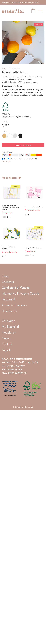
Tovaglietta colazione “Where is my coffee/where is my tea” (11, 207)
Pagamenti (8, 299)
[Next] (39, 42)
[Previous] (6, 42)
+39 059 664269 (15, 366)
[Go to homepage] (13, 11)
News (5, 338)
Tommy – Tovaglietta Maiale (34, 207)
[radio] (4, 136)
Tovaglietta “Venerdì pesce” (34, 248)
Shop (5, 276)
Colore (4, 131)
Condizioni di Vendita (16, 287)
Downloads (9, 311)
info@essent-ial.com (12, 369)
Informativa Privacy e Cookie (20, 293)
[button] (41, 11)
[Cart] (33, 11)
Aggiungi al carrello (23, 145)
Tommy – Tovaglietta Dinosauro (9, 248)
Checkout (8, 282)
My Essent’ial (10, 326)
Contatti (7, 344)
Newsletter (9, 332)
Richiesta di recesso (14, 305)
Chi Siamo (8, 321)
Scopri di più (6, 161)
